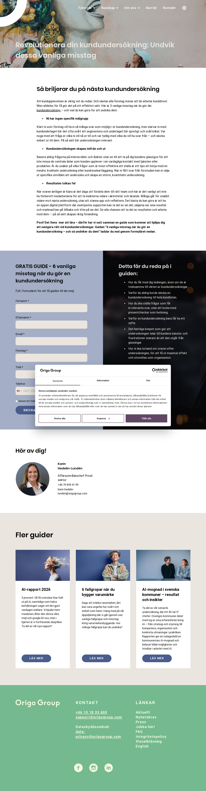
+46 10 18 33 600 (91, 712)
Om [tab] (148, 380)
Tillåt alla (146, 418)
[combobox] (19, 391)
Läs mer (36, 658)
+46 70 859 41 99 (68, 484)
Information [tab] (103, 380)
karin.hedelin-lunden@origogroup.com (72, 491)
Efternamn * (23, 317)
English (142, 746)
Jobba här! (145, 727)
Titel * (19, 367)
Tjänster (85, 8)
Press (141, 722)
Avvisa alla (59, 418)
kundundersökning (49, 110)
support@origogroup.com (99, 717)
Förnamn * (22, 301)
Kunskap (108, 8)
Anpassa (101, 418)
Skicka (29, 410)
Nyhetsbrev (146, 717)
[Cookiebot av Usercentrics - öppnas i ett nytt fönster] (154, 370)
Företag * (22, 350)
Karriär (151, 8)
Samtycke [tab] (58, 381)
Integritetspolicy (151, 737)
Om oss (130, 8)
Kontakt (169, 8)
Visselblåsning (149, 741)
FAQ (139, 732)
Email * (20, 334)
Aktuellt (143, 712)
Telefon (20, 383)
